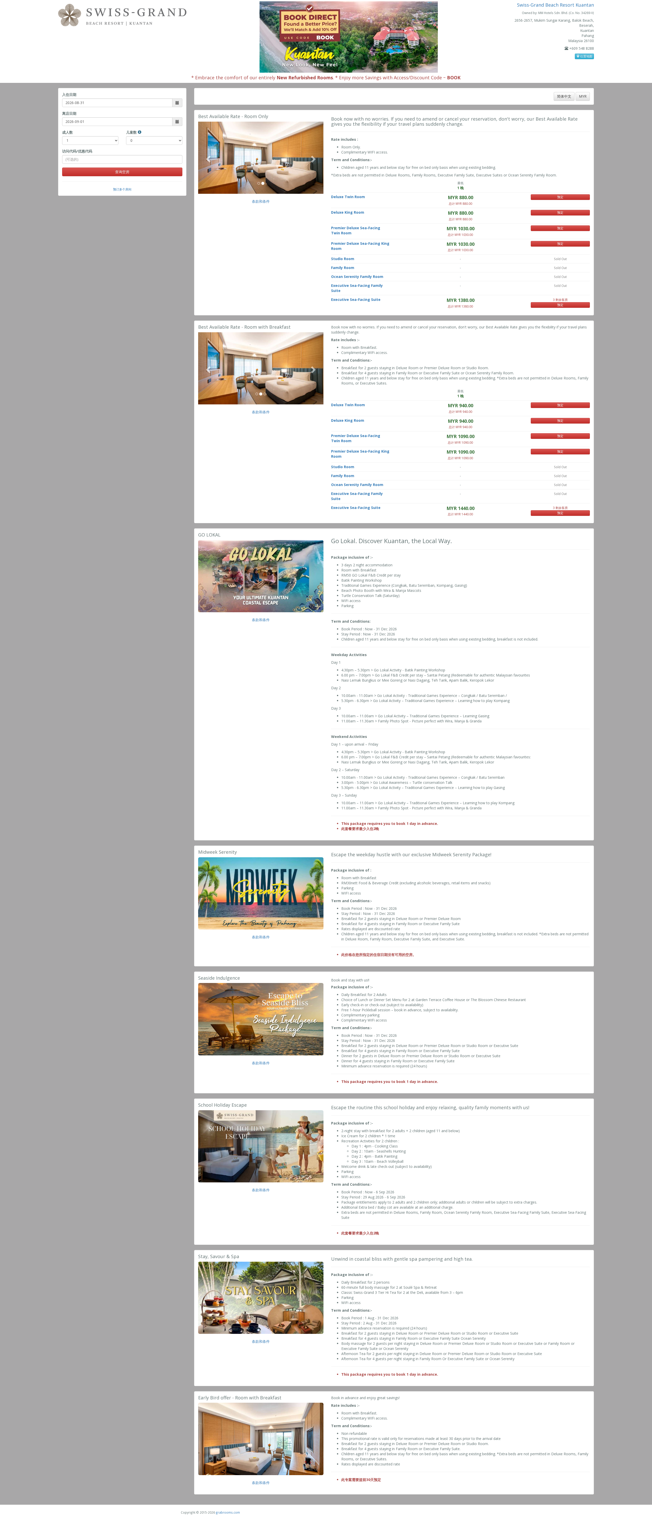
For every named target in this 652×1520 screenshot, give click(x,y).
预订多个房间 (122, 189)
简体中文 (564, 96)
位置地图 (585, 56)
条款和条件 (261, 201)
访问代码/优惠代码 (77, 151)
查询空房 (122, 171)
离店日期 (69, 113)
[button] (207, 158)
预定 (560, 197)
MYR (583, 96)
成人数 (67, 132)
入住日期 (69, 94)
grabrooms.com (228, 1512)
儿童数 (132, 132)
